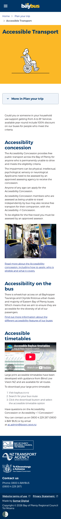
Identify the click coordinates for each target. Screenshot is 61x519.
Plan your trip (22, 16)
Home (6, 16)
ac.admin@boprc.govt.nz (22, 424)
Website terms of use (16, 496)
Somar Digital (21, 500)
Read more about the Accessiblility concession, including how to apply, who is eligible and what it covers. (29, 267)
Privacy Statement (45, 496)
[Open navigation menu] (5, 6)
